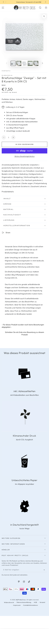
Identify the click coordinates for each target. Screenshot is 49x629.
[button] (40, 8)
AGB (35, 602)
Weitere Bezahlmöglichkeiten (24, 156)
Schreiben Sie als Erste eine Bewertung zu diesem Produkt (24, 333)
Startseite (6, 71)
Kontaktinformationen (30, 605)
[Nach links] (4, 2)
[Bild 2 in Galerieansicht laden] (18, 63)
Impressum (17, 605)
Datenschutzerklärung (24, 602)
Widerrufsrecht (9, 602)
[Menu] (3, 8)
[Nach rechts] (45, 2)
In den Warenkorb (24, 144)
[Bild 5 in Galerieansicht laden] (35, 63)
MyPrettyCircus (21, 600)
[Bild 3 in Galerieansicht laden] (24, 63)
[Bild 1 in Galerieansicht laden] (13, 63)
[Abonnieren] (44, 569)
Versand (14, 92)
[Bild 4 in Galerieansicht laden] (30, 63)
